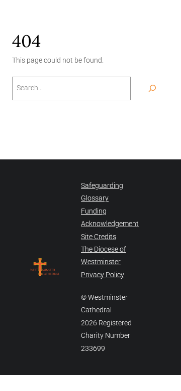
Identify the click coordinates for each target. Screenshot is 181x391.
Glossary (95, 198)
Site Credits (98, 237)
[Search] (152, 88)
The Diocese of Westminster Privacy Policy (103, 262)
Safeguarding (102, 185)
